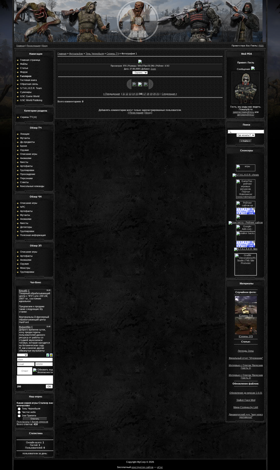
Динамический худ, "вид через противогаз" (246, 415)
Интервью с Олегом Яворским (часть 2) (246, 376)
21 (157, 94)
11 (123, 94)
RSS (261, 45)
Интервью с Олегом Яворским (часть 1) (246, 366)
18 (148, 94)
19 (151, 94)
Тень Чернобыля (31, 408)
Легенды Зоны (246, 350)
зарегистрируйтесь (243, 112)
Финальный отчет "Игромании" (246, 358)
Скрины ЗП (246, 336)
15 (136, 94)
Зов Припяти (29, 415)
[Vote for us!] (246, 174)
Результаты (23, 421)
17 (144, 94)
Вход (44, 45)
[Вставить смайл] (51, 354)
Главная (20, 45)
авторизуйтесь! (245, 114)
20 (154, 94)
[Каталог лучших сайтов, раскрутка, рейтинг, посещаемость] (245, 220)
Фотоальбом (76, 53)
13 (130, 94)
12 (127, 94)
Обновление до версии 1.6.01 (245, 392)
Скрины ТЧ (26, 117)
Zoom (153, 69)
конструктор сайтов (142, 467)
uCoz (160, 467)
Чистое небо (29, 412)
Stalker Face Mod (245, 400)
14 (133, 94)
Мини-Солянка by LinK (245, 407)
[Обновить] (47, 354)
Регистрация (33, 45)
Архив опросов (40, 421)
